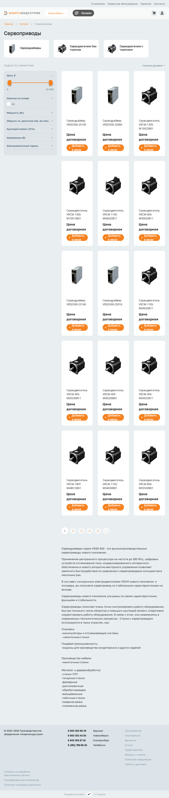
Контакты (159, 3)
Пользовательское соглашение (21, 780)
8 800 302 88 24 (77, 730)
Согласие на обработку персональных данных (17, 773)
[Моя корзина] (154, 13)
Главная (8, 23)
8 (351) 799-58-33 (77, 745)
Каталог (86, 13)
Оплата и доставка (135, 764)
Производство (133, 730)
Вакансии (130, 740)
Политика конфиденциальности (22, 784)
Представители (134, 749)
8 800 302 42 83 (77, 735)
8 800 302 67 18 (77, 740)
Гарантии (145, 3)
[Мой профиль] (162, 13)
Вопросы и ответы (135, 754)
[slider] (9, 82)
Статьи (129, 745)
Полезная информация (138, 759)
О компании (98, 3)
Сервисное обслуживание (123, 3)
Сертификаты (133, 735)
